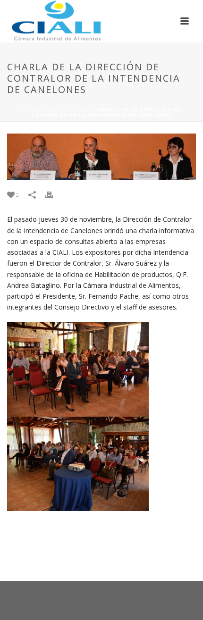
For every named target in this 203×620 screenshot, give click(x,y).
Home (31, 109)
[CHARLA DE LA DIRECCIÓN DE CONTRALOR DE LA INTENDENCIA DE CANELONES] (101, 157)
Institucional (68, 109)
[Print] (53, 195)
